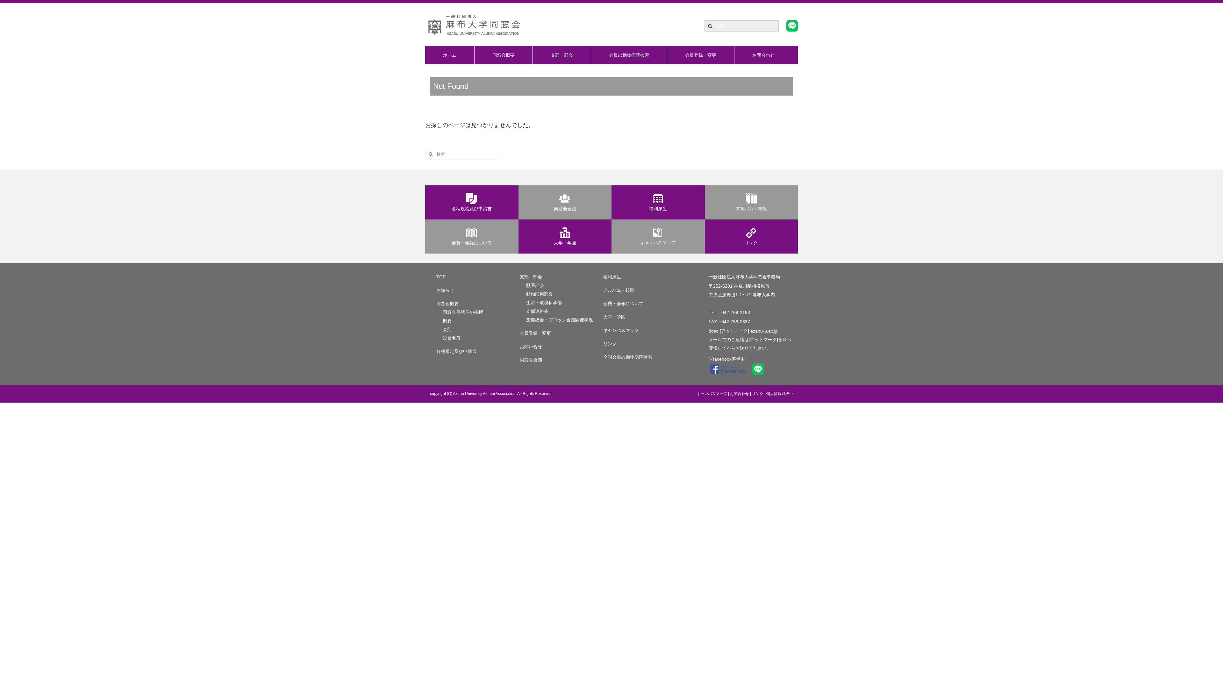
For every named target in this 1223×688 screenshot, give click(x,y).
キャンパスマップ (658, 242)
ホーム (449, 55)
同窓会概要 (503, 55)
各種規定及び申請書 (456, 351)
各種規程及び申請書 (472, 208)
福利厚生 (658, 208)
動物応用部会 (539, 294)
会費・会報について (472, 242)
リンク (751, 242)
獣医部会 (535, 285)
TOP (441, 276)
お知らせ (445, 290)
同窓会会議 (565, 208)
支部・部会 (562, 55)
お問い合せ (531, 346)
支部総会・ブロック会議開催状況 (559, 319)
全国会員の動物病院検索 (627, 357)
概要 (447, 320)
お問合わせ (763, 55)
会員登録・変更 (700, 55)
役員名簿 (452, 337)
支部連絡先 (537, 311)
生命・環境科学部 (544, 302)
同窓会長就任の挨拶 (463, 312)
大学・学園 (565, 242)
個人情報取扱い (779, 393)
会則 (447, 329)
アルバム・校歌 (751, 208)
